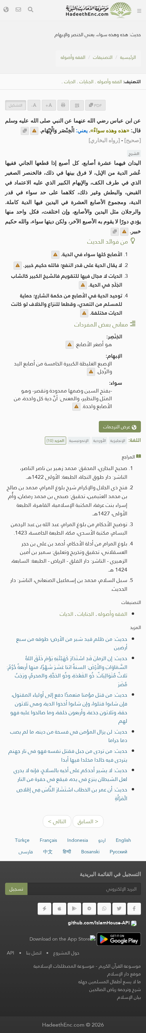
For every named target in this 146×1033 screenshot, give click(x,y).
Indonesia (77, 840)
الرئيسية (128, 57)
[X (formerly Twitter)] (119, 909)
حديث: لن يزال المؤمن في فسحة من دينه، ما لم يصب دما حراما (68, 736)
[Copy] (25, 131)
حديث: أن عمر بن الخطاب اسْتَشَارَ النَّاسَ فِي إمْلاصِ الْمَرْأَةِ (72, 794)
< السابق (88, 821)
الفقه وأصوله (73, 57)
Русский (118, 851)
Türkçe (22, 840)
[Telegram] (89, 909)
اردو (102, 840)
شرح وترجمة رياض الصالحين (115, 989)
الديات (69, 81)
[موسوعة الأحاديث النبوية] (98, 10)
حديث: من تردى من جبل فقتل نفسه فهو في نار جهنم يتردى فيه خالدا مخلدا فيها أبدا (67, 755)
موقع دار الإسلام (124, 973)
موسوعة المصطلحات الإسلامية (64, 966)
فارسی (26, 851)
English (123, 840)
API (10, 952)
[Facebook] (134, 909)
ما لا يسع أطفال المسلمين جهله (109, 981)
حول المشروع (66, 952)
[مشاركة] (77, 105)
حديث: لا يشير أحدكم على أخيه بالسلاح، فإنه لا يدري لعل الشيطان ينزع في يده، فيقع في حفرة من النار (70, 774)
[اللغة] (6, 10)
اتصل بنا (33, 952)
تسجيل (16, 888)
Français (48, 840)
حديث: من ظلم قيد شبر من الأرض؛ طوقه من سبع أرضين (71, 643)
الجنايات (86, 81)
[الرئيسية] (139, 10)
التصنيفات (102, 57)
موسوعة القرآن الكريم (120, 966)
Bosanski (90, 851)
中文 (48, 851)
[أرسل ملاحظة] (34, 131)
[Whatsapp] (104, 909)
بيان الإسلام (129, 997)
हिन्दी (67, 851)
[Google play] (74, 909)
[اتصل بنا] (18, 10)
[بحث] (30, 10)
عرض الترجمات (117, 426)
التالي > (57, 821)
